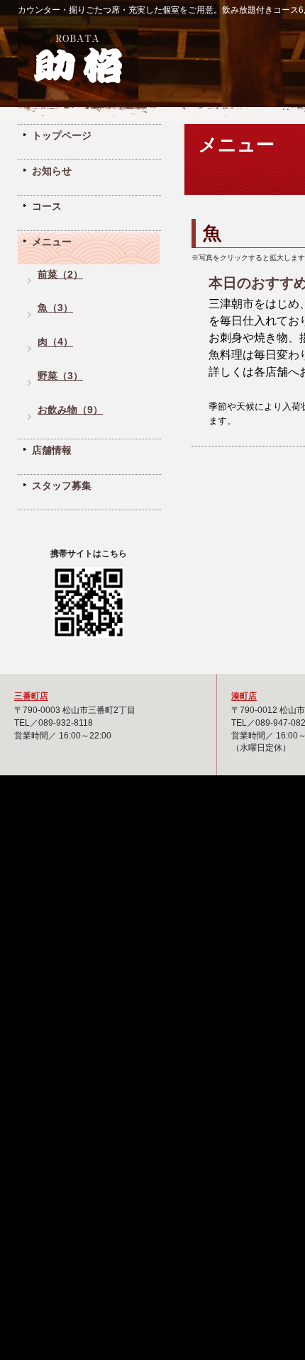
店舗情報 (52, 450)
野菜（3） (60, 376)
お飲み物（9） (70, 410)
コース (47, 206)
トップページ (62, 135)
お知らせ (52, 170)
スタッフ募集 (62, 485)
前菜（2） (60, 274)
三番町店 (31, 695)
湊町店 (244, 695)
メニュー (52, 241)
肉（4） (55, 342)
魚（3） (55, 308)
